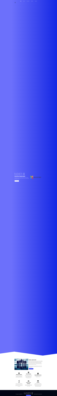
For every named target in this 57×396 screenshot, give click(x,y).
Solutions (28, 1)
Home (20, 1)
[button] (15, 2)
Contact (36, 1)
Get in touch (31, 368)
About (24, 1)
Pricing (32, 1)
